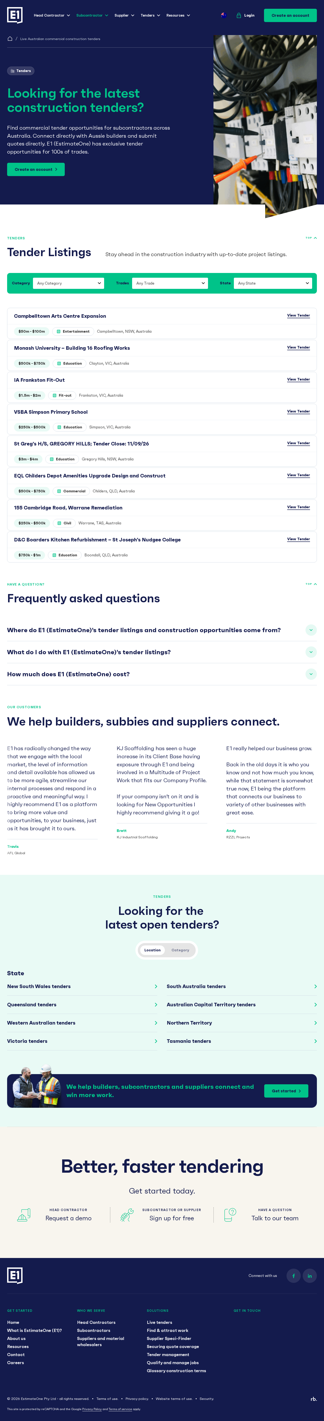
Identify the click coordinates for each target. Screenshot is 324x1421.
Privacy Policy (92, 1409)
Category (21, 283)
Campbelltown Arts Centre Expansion (60, 316)
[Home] (10, 38)
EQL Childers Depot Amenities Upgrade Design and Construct (90, 476)
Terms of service (120, 1409)
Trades (122, 283)
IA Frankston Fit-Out (39, 380)
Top (308, 237)
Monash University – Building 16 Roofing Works (72, 348)
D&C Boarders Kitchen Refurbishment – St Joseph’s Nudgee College (97, 540)
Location (152, 950)
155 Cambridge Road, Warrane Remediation (68, 508)
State (225, 283)
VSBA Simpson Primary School (51, 412)
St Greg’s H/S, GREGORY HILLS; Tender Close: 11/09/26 (81, 444)
